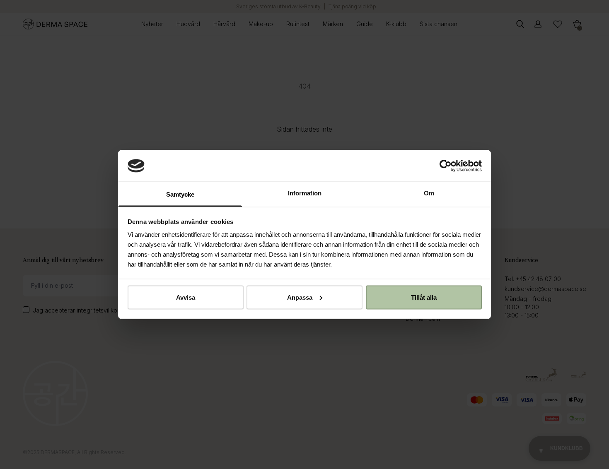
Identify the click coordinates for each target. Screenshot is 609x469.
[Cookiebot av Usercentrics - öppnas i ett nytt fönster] (445, 165)
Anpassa (299, 297)
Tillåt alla (424, 297)
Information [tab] (304, 193)
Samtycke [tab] (180, 194)
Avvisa (185, 297)
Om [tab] (429, 193)
